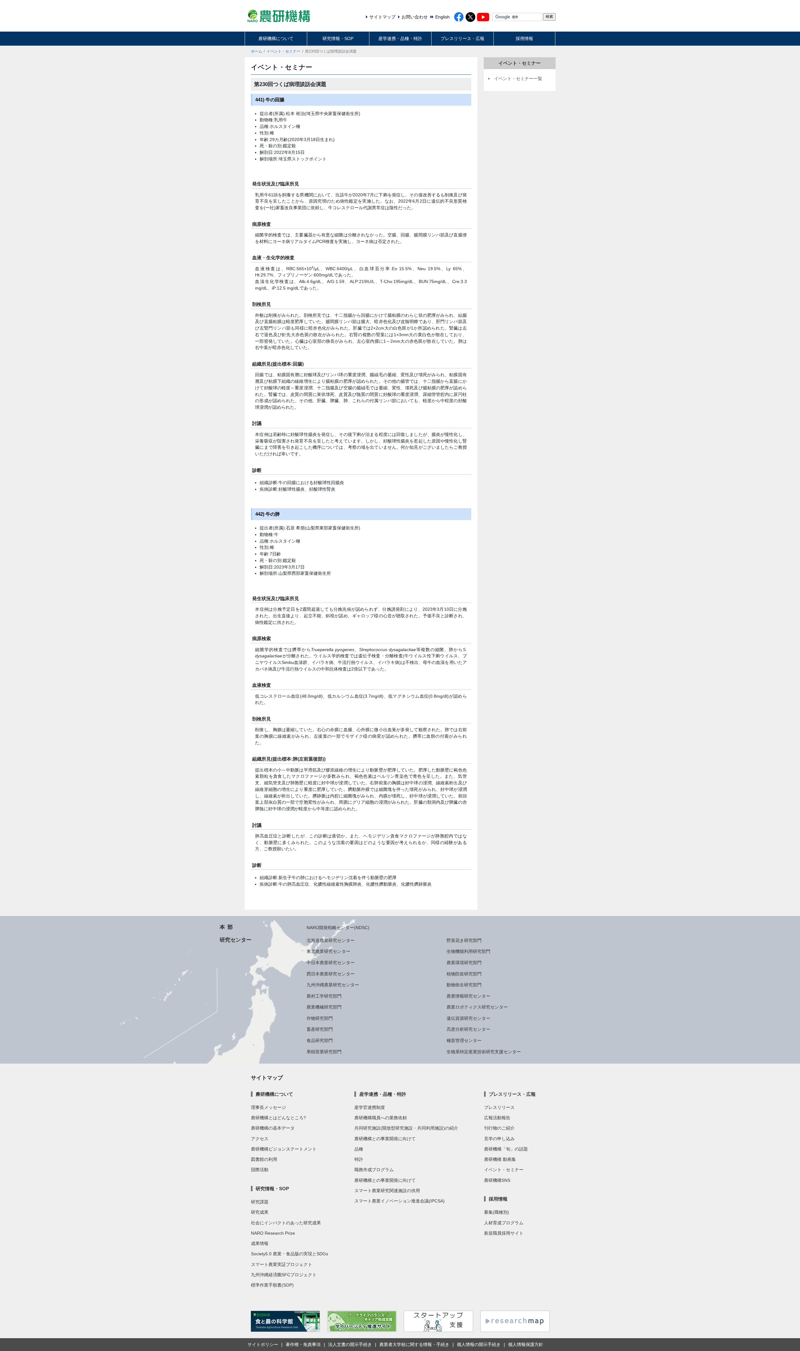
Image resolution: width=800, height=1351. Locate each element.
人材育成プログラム (503, 1222)
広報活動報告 (497, 1117)
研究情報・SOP (337, 38)
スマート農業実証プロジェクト (281, 1264)
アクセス (259, 1138)
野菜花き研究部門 (464, 940)
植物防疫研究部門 (464, 973)
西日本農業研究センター (331, 973)
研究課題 (259, 1201)
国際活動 (259, 1169)
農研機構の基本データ (273, 1128)
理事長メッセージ (268, 1107)
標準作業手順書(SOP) (272, 1285)
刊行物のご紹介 (499, 1128)
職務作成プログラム (374, 1169)
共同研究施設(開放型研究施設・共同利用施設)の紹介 (406, 1128)
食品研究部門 (320, 1040)
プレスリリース (499, 1107)
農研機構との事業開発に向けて (385, 1138)
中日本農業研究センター (331, 962)
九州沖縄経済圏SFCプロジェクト (284, 1274)
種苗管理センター (464, 1040)
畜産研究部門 (320, 1029)
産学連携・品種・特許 (400, 38)
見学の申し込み (499, 1138)
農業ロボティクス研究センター (477, 1006)
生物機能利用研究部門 (468, 951)
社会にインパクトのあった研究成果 (286, 1222)
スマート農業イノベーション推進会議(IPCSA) (399, 1200)
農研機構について (275, 38)
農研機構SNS (497, 1180)
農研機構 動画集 (500, 1159)
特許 (358, 1159)
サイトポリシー (263, 1344)
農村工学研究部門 (324, 996)
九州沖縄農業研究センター (333, 984)
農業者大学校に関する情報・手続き (414, 1344)
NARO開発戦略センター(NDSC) (338, 927)
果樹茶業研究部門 (324, 1051)
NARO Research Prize (273, 1233)
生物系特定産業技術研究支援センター (484, 1051)
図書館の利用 (264, 1159)
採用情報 (524, 38)
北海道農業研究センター (331, 940)
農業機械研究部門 (324, 1006)
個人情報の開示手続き (479, 1344)
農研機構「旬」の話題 (506, 1148)
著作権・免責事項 (303, 1344)
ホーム (256, 51)
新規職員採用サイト (503, 1233)
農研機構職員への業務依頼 (380, 1117)
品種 (358, 1148)
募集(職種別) (496, 1212)
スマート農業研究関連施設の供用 (387, 1190)
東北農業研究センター (328, 951)
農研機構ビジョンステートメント (284, 1148)
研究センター (236, 940)
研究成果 (259, 1212)
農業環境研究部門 (464, 962)
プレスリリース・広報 (462, 38)
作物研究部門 (320, 1018)
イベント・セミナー (283, 51)
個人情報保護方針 (525, 1344)
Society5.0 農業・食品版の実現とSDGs (289, 1253)
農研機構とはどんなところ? (278, 1117)
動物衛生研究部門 (464, 984)
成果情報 (259, 1243)
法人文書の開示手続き (350, 1344)
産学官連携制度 (369, 1107)
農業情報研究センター (468, 996)
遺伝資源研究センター (468, 1018)
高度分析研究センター (468, 1029)
